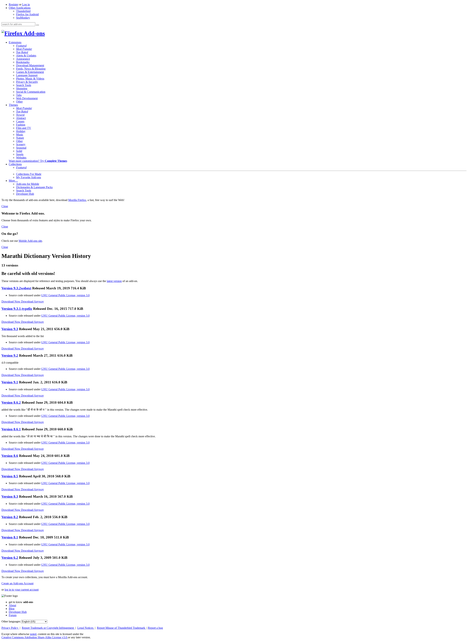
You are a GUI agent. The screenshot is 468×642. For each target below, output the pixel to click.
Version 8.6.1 (11, 429)
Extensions (15, 42)
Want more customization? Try (38, 160)
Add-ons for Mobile (27, 183)
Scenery (20, 144)
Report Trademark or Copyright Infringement (48, 627)
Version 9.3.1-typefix (16, 309)
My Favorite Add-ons (28, 177)
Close (4, 206)
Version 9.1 (9, 382)
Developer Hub (25, 193)
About (12, 605)
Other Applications (20, 7)
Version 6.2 (9, 558)
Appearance (23, 58)
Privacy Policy (10, 627)
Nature (20, 137)
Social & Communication (30, 91)
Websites (21, 157)
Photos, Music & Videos (30, 78)
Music (19, 134)
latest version (114, 281)
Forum (12, 615)
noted (33, 634)
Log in (26, 4)
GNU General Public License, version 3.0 (65, 295)
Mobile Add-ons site (30, 240)
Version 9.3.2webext (16, 288)
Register (13, 4)
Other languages (10, 621)
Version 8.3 (9, 496)
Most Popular (24, 48)
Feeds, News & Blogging (31, 68)
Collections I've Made (28, 174)
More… (13, 180)
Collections (15, 164)
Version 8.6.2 (11, 402)
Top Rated (22, 52)
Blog (11, 608)
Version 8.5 (9, 476)
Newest (20, 114)
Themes (13, 104)
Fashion (20, 124)
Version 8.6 (9, 456)
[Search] (37, 25)
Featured (21, 45)
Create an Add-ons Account (17, 583)
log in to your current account (22, 589)
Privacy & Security (27, 81)
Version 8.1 (9, 537)
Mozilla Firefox (77, 200)
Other (19, 101)
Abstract (21, 118)
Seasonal (21, 147)
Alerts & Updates (26, 55)
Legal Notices (85, 627)
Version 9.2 (9, 355)
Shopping (21, 88)
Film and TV (23, 127)
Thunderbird (23, 11)
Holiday (20, 131)
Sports (19, 154)
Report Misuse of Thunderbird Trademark (121, 627)
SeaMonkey (23, 17)
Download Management (30, 65)
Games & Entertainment (30, 72)
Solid (19, 151)
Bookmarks (22, 62)
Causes (20, 121)
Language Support (26, 75)
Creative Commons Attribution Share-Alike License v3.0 (34, 637)
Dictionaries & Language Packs (34, 187)
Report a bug (155, 627)
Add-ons (33, 33)
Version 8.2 (9, 517)
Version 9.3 (9, 329)
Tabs (19, 95)
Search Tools (23, 85)
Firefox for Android (27, 14)
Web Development (27, 98)
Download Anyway (32, 301)
